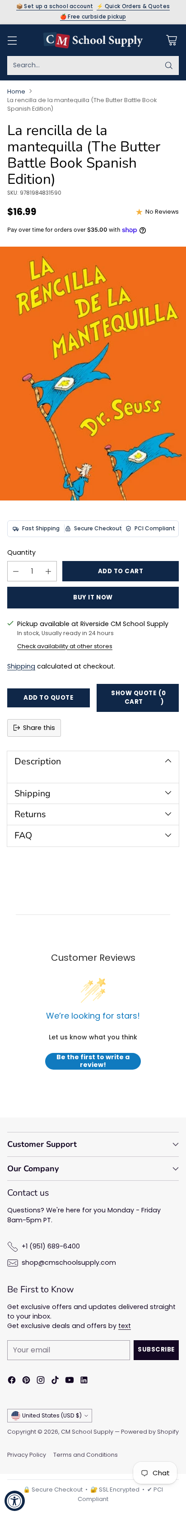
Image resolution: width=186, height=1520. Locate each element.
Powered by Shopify (150, 1432)
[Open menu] (12, 40)
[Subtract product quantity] (16, 571)
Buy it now (92, 597)
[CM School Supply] (93, 40)
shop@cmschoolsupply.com (69, 1262)
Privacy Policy (26, 1455)
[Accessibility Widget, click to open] (15, 1501)
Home (16, 91)
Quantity (21, 552)
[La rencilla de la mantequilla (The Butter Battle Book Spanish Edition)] (93, 373)
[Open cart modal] (171, 40)
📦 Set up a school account (54, 7)
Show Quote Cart (138, 697)
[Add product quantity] (48, 571)
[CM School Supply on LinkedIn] (84, 1381)
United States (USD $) (52, 1415)
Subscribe (156, 1349)
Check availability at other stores (64, 646)
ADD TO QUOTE (48, 697)
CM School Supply (87, 1432)
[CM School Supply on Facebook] (11, 1381)
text (124, 1325)
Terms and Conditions (85, 1455)
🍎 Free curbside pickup (93, 17)
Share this (39, 727)
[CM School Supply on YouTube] (69, 1381)
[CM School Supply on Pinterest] (26, 1381)
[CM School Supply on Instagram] (40, 1381)
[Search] (169, 65)
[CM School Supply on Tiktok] (55, 1381)
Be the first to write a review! (93, 1061)
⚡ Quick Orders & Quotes (133, 7)
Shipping (21, 666)
